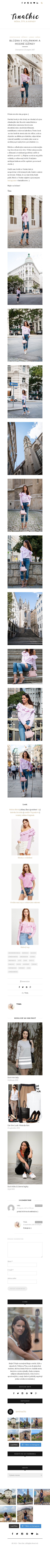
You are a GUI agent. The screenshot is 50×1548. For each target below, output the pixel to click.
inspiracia (12, 960)
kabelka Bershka (16, 812)
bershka (25, 953)
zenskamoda (13, 971)
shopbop (26, 964)
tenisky (34, 964)
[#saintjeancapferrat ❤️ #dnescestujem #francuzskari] (36, 1435)
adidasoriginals (14, 953)
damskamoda (13, 956)
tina (26, 993)
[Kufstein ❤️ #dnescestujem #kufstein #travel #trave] (13, 1423)
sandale (11, 964)
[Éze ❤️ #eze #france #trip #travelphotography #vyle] (13, 1435)
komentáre (25, 981)
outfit (31, 960)
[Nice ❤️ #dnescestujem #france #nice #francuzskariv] (36, 1423)
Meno (10, 1261)
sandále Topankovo (31, 812)
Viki (18, 1205)
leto (19, 960)
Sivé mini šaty (13, 1077)
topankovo (12, 968)
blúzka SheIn (14, 810)
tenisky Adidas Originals (25, 815)
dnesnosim (24, 956)
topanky (22, 968)
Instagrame (12, 180)
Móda (37, 37)
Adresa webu (12, 1278)
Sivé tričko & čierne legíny (18, 1187)
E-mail (10, 1270)
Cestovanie (15, 37)
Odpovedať (39, 1205)
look (25, 960)
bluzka (33, 953)
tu (21, 155)
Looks (31, 37)
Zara (28, 968)
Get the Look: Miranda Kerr (18, 1125)
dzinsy (32, 956)
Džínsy (25, 37)
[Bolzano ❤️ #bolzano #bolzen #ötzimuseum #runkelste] (25, 1423)
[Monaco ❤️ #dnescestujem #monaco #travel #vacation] (25, 1435)
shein (19, 964)
